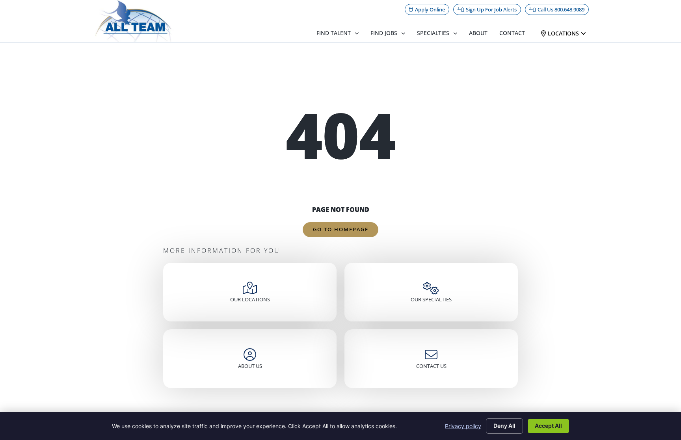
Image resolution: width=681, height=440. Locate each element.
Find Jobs (383, 33)
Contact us (431, 365)
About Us (250, 365)
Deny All (504, 425)
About (478, 33)
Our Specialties (431, 299)
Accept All (548, 425)
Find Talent (333, 33)
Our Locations (250, 299)
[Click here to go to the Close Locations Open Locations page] (583, 33)
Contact (512, 33)
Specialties (433, 33)
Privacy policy (463, 426)
